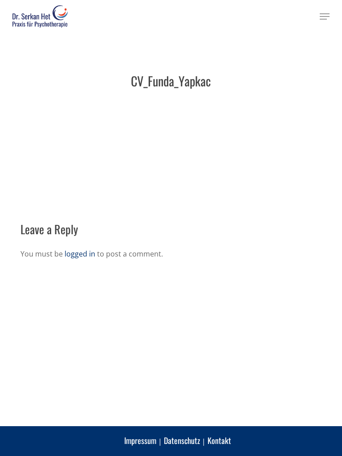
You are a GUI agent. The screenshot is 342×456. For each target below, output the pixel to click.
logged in (80, 254)
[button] (325, 16)
